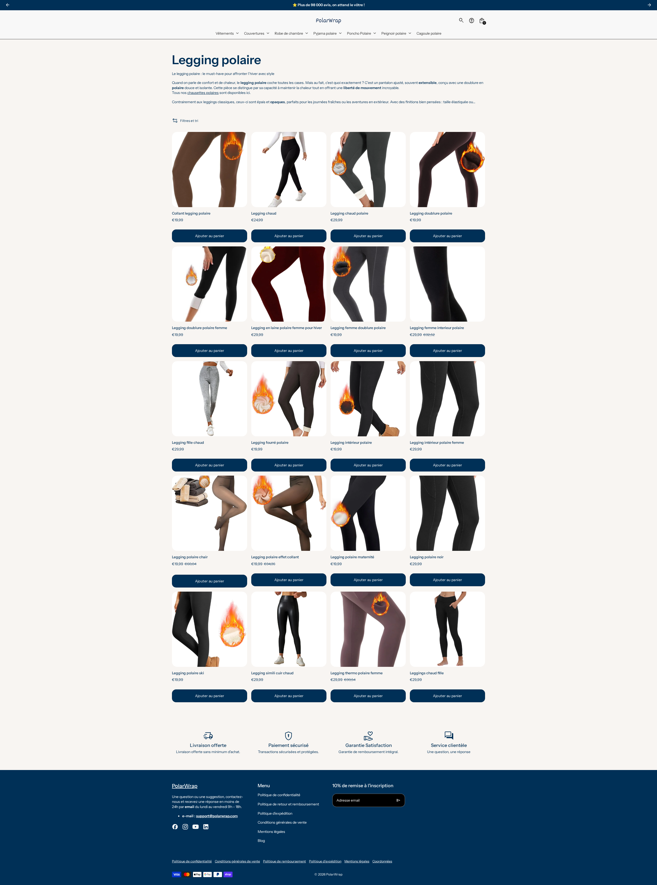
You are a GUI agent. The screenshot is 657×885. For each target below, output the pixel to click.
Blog (261, 840)
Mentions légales (271, 831)
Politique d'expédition (275, 813)
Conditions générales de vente (282, 822)
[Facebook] (175, 827)
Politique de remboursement (284, 861)
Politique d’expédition (325, 861)
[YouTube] (195, 827)
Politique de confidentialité (279, 795)
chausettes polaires (203, 92)
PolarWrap (334, 874)
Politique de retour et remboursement (288, 804)
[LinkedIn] (206, 827)
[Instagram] (185, 827)
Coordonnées (382, 861)
